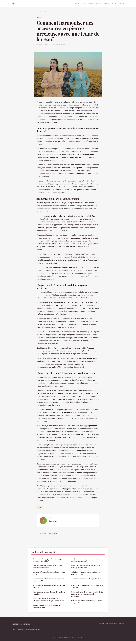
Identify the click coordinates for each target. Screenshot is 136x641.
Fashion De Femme (20, 623)
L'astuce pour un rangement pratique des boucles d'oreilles (47, 606)
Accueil (77, 3)
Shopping (121, 3)
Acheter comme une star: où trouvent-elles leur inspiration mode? (47, 567)
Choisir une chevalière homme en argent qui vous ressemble (48, 580)
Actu (84, 3)
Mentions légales (111, 623)
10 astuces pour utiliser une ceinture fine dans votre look (49, 586)
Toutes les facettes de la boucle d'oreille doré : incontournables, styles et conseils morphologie (87, 594)
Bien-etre (98, 3)
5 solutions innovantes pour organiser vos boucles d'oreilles (85, 573)
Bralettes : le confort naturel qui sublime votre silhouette (87, 586)
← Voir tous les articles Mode (47, 534)
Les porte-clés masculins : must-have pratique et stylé (49, 573)
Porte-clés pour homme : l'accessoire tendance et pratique (49, 593)
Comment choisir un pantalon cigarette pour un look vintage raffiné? (48, 560)
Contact (122, 623)
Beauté (90, 3)
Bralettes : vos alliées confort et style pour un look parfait (86, 602)
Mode (114, 3)
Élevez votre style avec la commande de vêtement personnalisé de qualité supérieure (48, 600)
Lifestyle (106, 3)
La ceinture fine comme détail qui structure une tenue (86, 580)
